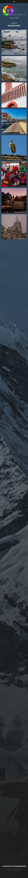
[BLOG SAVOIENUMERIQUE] (14, 11)
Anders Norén (17, 869)
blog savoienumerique (16, 866)
